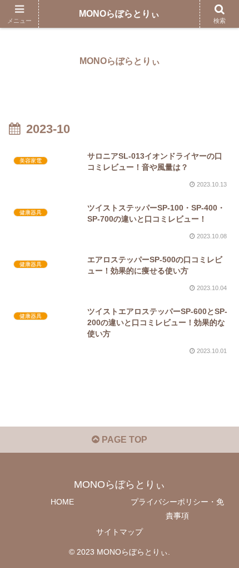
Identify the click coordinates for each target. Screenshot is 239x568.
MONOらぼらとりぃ (119, 13)
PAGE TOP (123, 439)
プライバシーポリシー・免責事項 (177, 508)
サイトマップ (119, 531)
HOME (62, 501)
